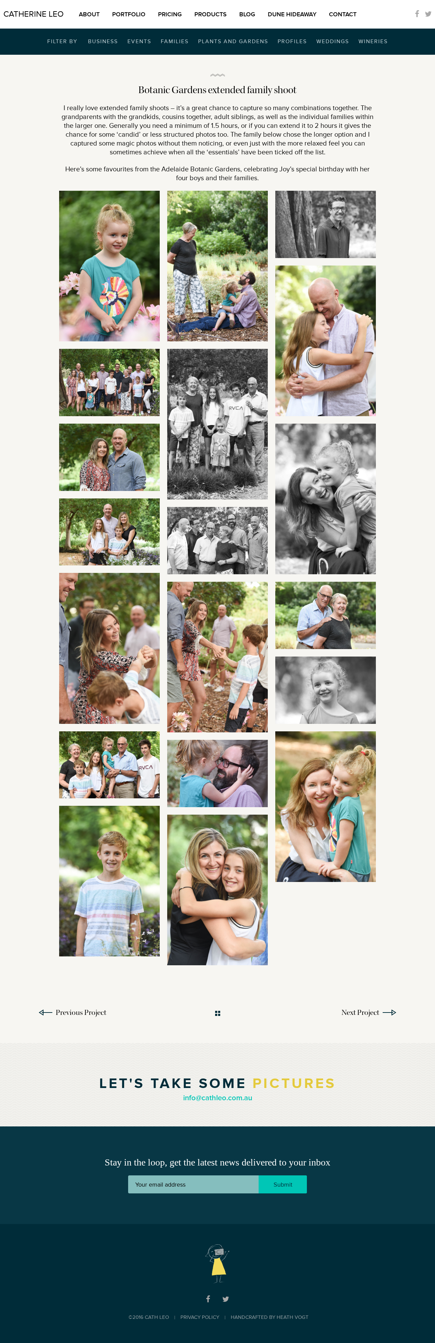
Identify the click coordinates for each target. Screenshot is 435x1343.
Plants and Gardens (233, 41)
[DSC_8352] (217, 266)
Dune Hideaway (292, 14)
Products (210, 14)
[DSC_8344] (325, 341)
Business (103, 41)
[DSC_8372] (217, 773)
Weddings (332, 41)
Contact (342, 14)
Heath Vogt (293, 1317)
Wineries (373, 41)
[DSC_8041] (109, 881)
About (89, 14)
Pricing (170, 14)
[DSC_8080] (325, 499)
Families (175, 41)
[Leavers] (109, 266)
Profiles (292, 41)
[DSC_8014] (109, 532)
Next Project (360, 1012)
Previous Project (81, 1012)
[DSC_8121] (325, 690)
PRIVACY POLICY (199, 1317)
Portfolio (128, 14)
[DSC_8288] (217, 657)
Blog (247, 14)
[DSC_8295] (109, 648)
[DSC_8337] (217, 890)
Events (139, 41)
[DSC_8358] (325, 615)
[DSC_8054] (217, 540)
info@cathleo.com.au (217, 1098)
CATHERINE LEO (33, 14)
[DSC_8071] (325, 806)
